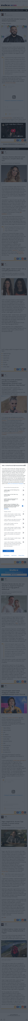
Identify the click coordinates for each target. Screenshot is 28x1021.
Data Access (14, 555)
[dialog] (14, 510)
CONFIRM (8, 550)
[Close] (25, 465)
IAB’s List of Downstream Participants (15, 483)
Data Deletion (6, 555)
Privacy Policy (21, 555)
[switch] (23, 490)
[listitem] (14, 487)
